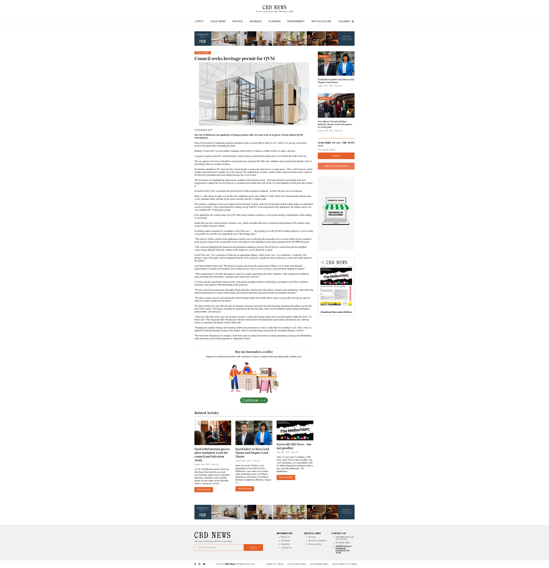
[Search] (352, 21)
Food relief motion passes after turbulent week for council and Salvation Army (212, 454)
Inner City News (275, 564)
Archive (312, 537)
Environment (296, 21)
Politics (237, 21)
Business (256, 21)
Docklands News (296, 564)
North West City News (344, 564)
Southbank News (319, 564)
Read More (204, 489)
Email (320, 145)
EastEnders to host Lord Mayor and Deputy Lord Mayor (252, 452)
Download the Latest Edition (336, 312)
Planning (275, 21)
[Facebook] (195, 564)
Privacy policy (314, 544)
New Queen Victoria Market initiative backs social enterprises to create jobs (335, 124)
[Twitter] (204, 564)
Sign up (336, 155)
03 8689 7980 (343, 543)
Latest (199, 21)
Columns (344, 21)
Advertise (285, 544)
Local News (218, 21)
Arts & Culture (321, 21)
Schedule (285, 541)
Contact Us (286, 548)
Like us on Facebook (336, 166)
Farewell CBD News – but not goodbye (294, 446)
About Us (285, 537)
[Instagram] (199, 564)
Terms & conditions (317, 541)
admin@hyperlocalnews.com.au (345, 538)
